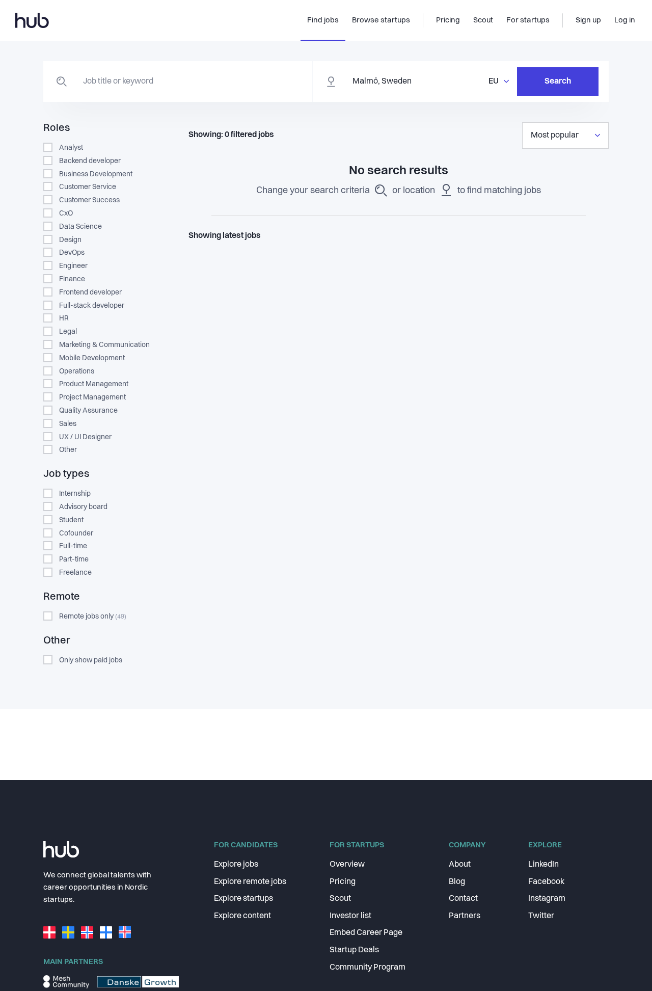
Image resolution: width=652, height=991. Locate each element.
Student (71, 520)
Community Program (367, 967)
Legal (68, 331)
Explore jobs (236, 865)
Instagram (546, 899)
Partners (464, 916)
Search (558, 81)
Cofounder (76, 533)
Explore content (242, 916)
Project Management (92, 397)
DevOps (72, 252)
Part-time (74, 559)
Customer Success (89, 200)
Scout (340, 899)
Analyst (71, 147)
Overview (347, 865)
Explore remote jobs (250, 882)
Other (68, 449)
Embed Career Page (366, 933)
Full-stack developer (91, 305)
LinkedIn (543, 865)
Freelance (75, 572)
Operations (76, 371)
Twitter (541, 916)
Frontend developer (90, 292)
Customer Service (87, 187)
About (460, 865)
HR (64, 318)
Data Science (80, 226)
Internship (75, 493)
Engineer (73, 266)
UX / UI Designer (85, 437)
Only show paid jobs (90, 660)
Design (70, 240)
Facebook (546, 882)
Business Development (95, 174)
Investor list (350, 916)
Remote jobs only (92, 616)
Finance (72, 279)
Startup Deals (354, 950)
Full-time (73, 546)
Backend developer (90, 161)
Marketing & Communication (104, 345)
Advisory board (83, 507)
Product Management (93, 384)
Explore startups (243, 899)
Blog (457, 882)
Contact (463, 899)
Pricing (343, 882)
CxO (66, 213)
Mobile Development (92, 358)
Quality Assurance (88, 410)
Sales (67, 423)
